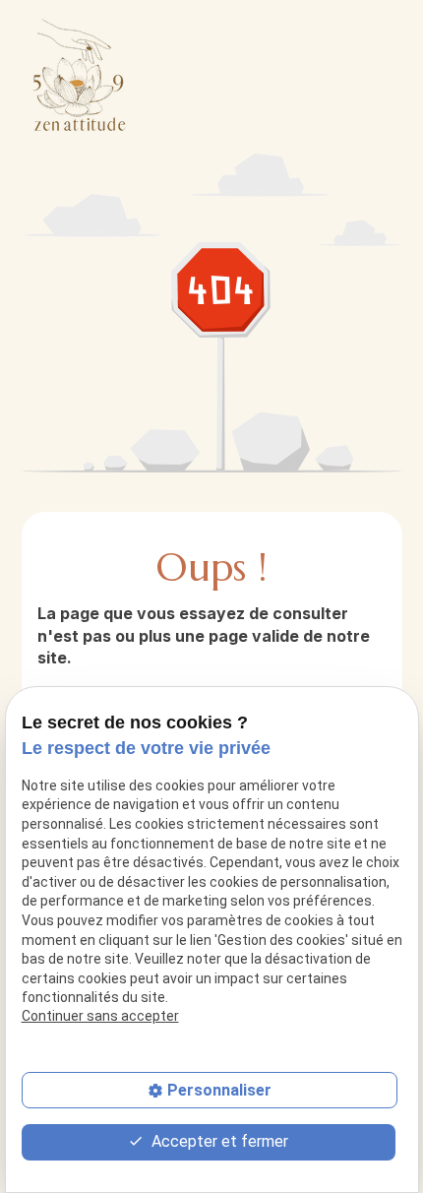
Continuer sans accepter (100, 1016)
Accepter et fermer (218, 1141)
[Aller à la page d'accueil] (80, 74)
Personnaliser (219, 1090)
